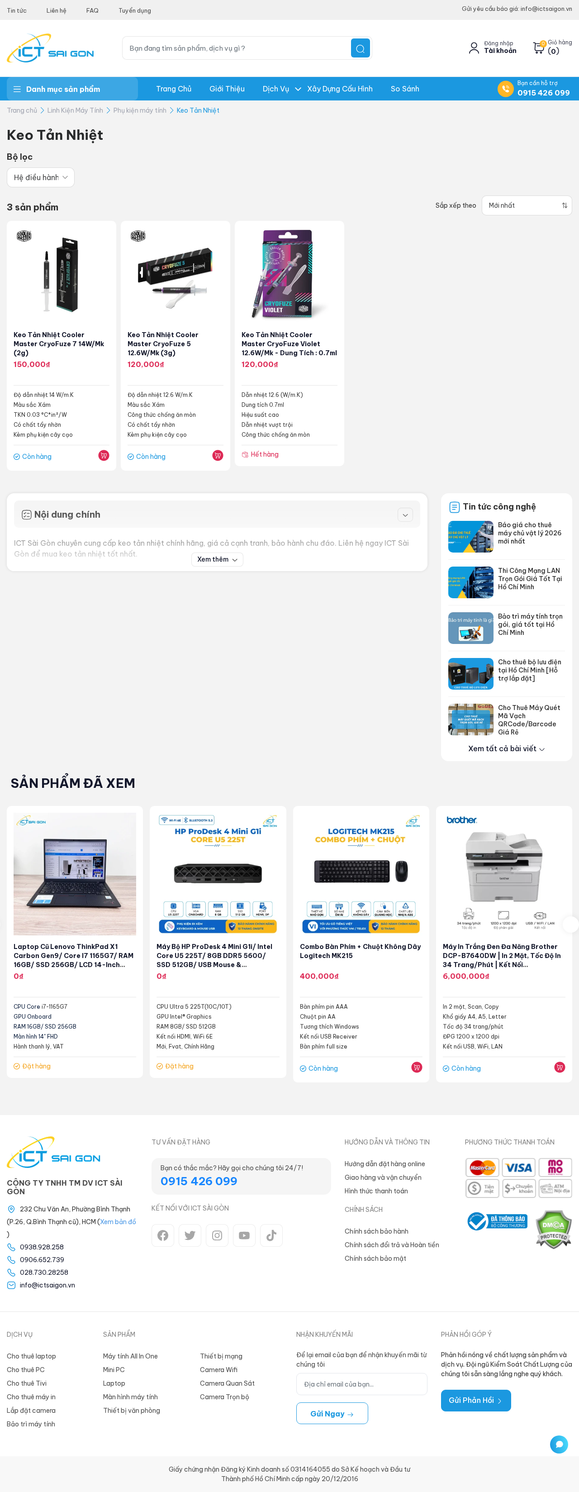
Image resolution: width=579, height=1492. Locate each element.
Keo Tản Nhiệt (198, 110)
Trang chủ (173, 88)
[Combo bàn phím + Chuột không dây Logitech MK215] (361, 874)
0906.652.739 (42, 1260)
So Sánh (405, 88)
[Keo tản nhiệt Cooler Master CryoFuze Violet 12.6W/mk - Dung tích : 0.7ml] (289, 274)
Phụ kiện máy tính (140, 110)
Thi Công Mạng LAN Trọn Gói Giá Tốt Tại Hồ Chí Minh (530, 579)
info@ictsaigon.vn (47, 1285)
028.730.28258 (44, 1272)
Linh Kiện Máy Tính (75, 110)
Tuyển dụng (135, 10)
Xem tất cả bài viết (503, 748)
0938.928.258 (42, 1247)
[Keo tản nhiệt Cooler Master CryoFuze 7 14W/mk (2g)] (61, 274)
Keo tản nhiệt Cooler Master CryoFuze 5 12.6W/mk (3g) (163, 344)
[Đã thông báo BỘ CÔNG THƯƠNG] (496, 1229)
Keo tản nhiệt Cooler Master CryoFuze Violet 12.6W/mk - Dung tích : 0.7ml (289, 344)
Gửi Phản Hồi (472, 1400)
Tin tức (17, 10)
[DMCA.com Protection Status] (553, 1229)
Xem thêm (213, 559)
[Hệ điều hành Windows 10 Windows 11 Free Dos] (41, 177)
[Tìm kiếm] (360, 47)
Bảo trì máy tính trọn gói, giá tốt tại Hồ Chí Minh (530, 624)
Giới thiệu (227, 88)
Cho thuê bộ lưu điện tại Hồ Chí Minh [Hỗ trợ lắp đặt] (529, 670)
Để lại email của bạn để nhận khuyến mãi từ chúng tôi (361, 1359)
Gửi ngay (328, 1413)
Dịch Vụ (276, 88)
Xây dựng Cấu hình (340, 88)
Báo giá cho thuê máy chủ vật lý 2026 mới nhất (530, 533)
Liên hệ (56, 10)
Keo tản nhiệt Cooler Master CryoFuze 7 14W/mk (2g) (59, 344)
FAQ (92, 10)
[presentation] (571, 924)
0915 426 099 (543, 92)
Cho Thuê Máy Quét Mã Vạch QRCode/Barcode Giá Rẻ (529, 720)
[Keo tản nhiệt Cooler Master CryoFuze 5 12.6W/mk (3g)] (175, 274)
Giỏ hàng (560, 42)
